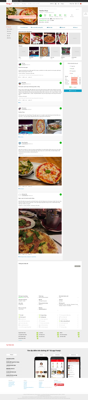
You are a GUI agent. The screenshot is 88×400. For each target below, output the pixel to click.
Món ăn (41, 57)
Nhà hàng (41, 12)
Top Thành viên (10, 345)
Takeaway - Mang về (62, 305)
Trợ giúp (25, 383)
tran (20, 102)
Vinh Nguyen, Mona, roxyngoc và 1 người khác (28, 256)
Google (40, 386)
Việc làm (25, 384)
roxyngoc (24, 108)
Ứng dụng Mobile (12, 382)
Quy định (10, 386)
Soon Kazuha (25, 142)
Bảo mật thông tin (12, 384)
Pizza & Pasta (21, 309)
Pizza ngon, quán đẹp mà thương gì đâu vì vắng (29, 86)
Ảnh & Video (10, 29)
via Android (24, 109)
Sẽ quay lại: (28, 73)
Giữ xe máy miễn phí (65, 321)
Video (20, 57)
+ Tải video (23, 51)
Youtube (40, 384)
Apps (62, 3)
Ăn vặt (76, 304)
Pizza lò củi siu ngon (23, 67)
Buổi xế (43, 297)
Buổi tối (46, 297)
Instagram (40, 383)
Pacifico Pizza (22, 112)
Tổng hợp (63, 57)
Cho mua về (22, 317)
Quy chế (25, 386)
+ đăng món (74, 38)
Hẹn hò (65, 304)
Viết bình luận (73, 90)
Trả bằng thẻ (43, 317)
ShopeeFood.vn (42, 387)
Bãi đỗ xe (9, 37)
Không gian (31, 57)
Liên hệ (25, 388)
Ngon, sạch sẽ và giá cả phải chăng (26, 198)
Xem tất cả (20, 340)
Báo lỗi (31, 77)
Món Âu (40, 304)
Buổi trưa (40, 297)
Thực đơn (9, 33)
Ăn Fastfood (69, 305)
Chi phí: (20, 73)
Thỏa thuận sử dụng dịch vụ (28, 387)
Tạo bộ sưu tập (11, 383)
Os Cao (23, 63)
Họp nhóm (68, 304)
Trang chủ (9, 26)
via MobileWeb (24, 143)
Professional (74, 57)
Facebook (40, 382)
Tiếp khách (73, 304)
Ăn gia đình (61, 304)
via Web (23, 64)
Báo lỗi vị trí (78, 266)
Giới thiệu (25, 382)
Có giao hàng (43, 315)
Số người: (20, 153)
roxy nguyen (22, 188)
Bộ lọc (52, 3)
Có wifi (21, 315)
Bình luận (9, 31)
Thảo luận (25, 77)
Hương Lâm (24, 194)
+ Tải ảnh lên (55, 51)
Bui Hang (24, 82)
